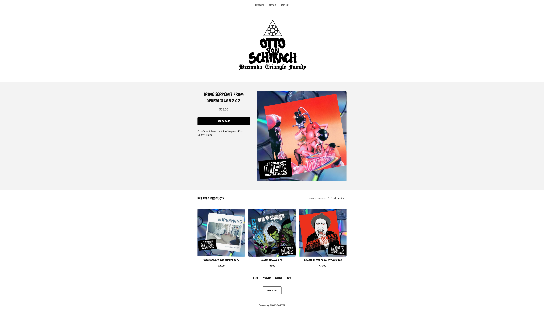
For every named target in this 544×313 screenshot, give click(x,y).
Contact (273, 5)
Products (259, 5)
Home (255, 277)
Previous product (316, 198)
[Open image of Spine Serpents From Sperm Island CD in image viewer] (302, 136)
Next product (338, 198)
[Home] (272, 45)
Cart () (285, 5)
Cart (289, 277)
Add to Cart (224, 121)
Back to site (272, 290)
